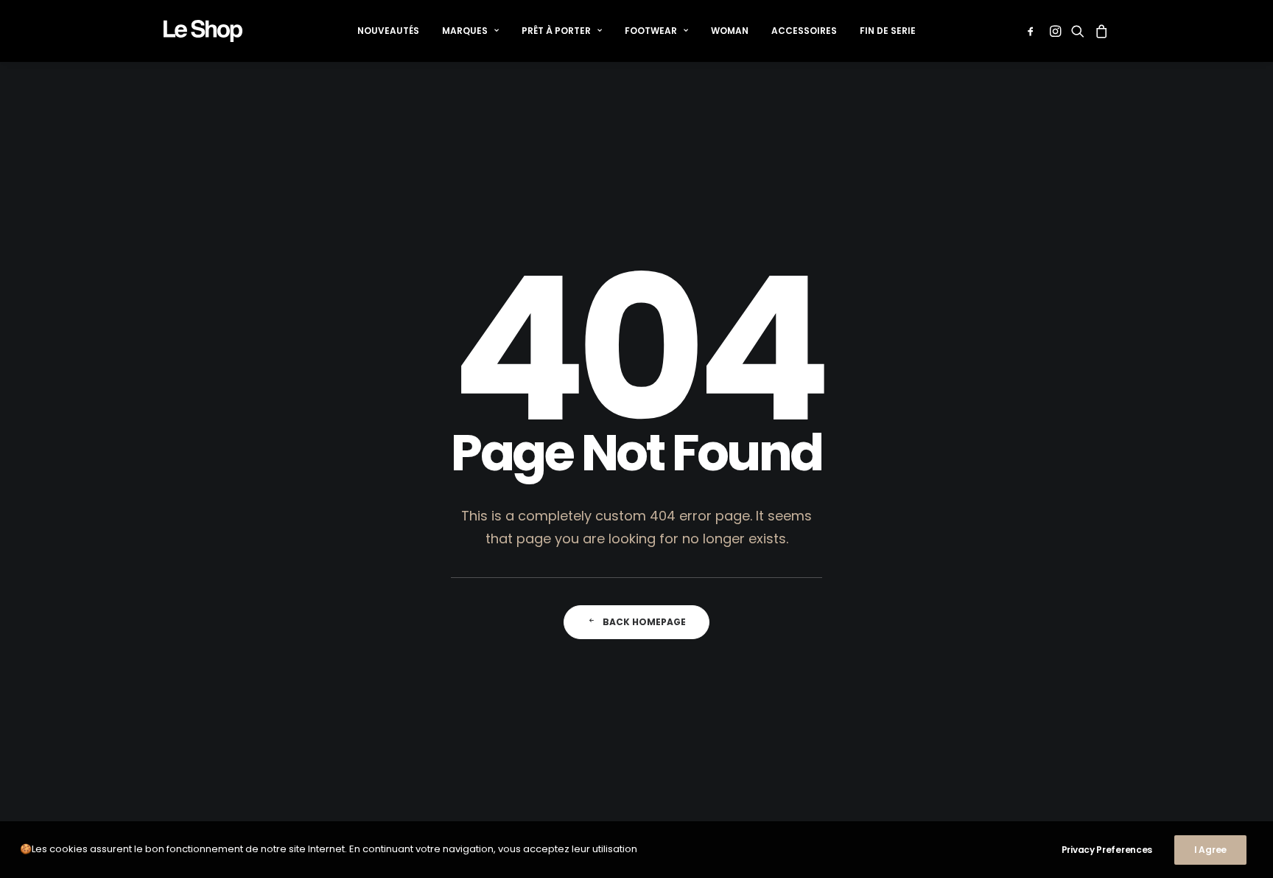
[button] (1033, 31)
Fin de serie (888, 30)
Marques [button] (465, 30)
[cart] (1099, 31)
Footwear (651, 30)
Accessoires (804, 30)
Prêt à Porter (556, 30)
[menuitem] (388, 31)
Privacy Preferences (1107, 849)
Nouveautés (388, 30)
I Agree (1210, 849)
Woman (729, 30)
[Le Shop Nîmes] (203, 31)
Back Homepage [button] (644, 622)
